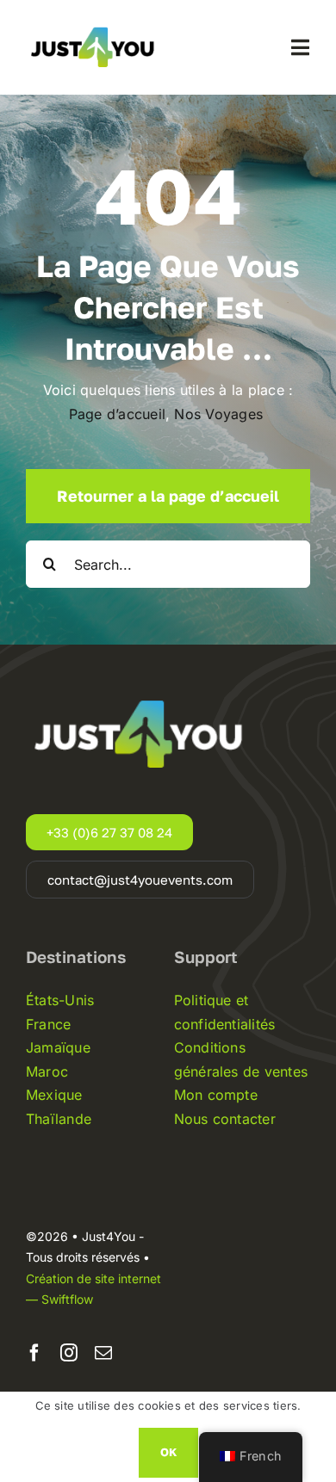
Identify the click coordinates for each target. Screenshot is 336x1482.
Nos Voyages (220, 414)
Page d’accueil (117, 414)
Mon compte (216, 1094)
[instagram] (69, 1353)
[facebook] (34, 1353)
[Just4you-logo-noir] (95, 22)
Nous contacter (225, 1118)
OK (168, 1452)
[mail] (103, 1353)
